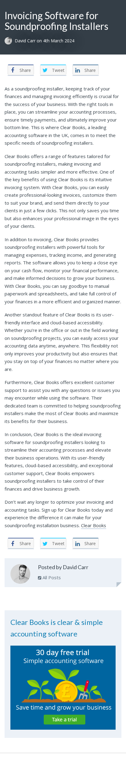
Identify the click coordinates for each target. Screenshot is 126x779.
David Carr (26, 41)
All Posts (51, 577)
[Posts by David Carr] (20, 575)
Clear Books (93, 525)
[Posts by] (10, 41)
